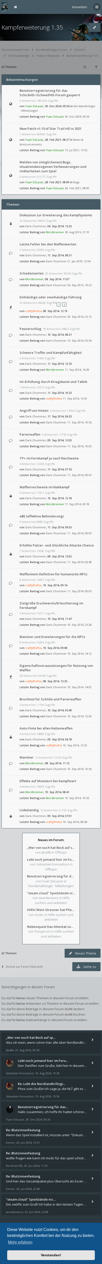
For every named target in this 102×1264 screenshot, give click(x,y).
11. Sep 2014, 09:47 (79, 475)
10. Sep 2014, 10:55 (77, 798)
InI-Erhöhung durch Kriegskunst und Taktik (53, 381)
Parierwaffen (30, 434)
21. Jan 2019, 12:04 (79, 261)
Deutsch (79, 49)
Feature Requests (48, 55)
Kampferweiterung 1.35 (32, 27)
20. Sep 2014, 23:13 (79, 316)
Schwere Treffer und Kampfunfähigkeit (51, 352)
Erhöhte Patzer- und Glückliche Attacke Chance (57, 545)
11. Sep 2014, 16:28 (77, 369)
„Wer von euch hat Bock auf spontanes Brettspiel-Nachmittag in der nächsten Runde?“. (51, 847)
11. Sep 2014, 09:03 (79, 533)
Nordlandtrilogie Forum (51, 49)
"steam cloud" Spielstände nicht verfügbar (51, 893)
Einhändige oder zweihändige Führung (51, 297)
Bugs (76, 182)
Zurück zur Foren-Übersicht (24, 966)
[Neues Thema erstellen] (95, 27)
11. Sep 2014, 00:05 (79, 591)
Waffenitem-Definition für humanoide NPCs (53, 574)
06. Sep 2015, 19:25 (79, 285)
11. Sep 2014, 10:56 (79, 422)
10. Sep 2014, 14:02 (79, 687)
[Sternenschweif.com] (4, 6)
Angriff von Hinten (34, 410)
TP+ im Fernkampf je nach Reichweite (49, 458)
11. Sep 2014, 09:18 (77, 504)
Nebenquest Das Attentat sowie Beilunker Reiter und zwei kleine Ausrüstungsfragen (51, 926)
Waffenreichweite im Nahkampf (45, 487)
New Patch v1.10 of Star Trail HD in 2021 (50, 128)
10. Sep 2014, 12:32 (75, 745)
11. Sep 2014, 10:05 (79, 446)
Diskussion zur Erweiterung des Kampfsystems (56, 215)
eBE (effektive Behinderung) (42, 516)
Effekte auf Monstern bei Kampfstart (48, 781)
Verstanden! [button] (51, 1255)
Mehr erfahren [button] (20, 1242)
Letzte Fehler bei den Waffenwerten (48, 244)
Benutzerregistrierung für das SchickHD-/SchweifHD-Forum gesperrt (50, 92)
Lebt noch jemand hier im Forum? (51, 859)
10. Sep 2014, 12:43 (79, 716)
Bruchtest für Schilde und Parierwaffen (50, 699)
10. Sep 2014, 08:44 (75, 822)
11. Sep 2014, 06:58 (79, 562)
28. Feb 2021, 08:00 (77, 188)
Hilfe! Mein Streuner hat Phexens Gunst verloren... (51, 909)
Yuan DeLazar (34, 106)
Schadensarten (32, 273)
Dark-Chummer (35, 226)
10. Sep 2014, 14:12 (79, 653)
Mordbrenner (55, 232)
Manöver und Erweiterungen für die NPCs (52, 636)
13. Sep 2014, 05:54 (79, 340)
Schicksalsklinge (18, 55)
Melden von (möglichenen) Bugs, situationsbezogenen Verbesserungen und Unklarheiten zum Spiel (53, 166)
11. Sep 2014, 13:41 (75, 398)
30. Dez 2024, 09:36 (77, 116)
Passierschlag (30, 328)
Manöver (27, 757)
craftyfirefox (33, 311)
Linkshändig (29, 810)
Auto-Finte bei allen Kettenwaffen (46, 728)
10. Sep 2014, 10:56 (79, 769)
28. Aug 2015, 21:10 (77, 232)
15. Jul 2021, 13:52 (76, 150)
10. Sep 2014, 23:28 (79, 625)
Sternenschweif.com (15, 49)
